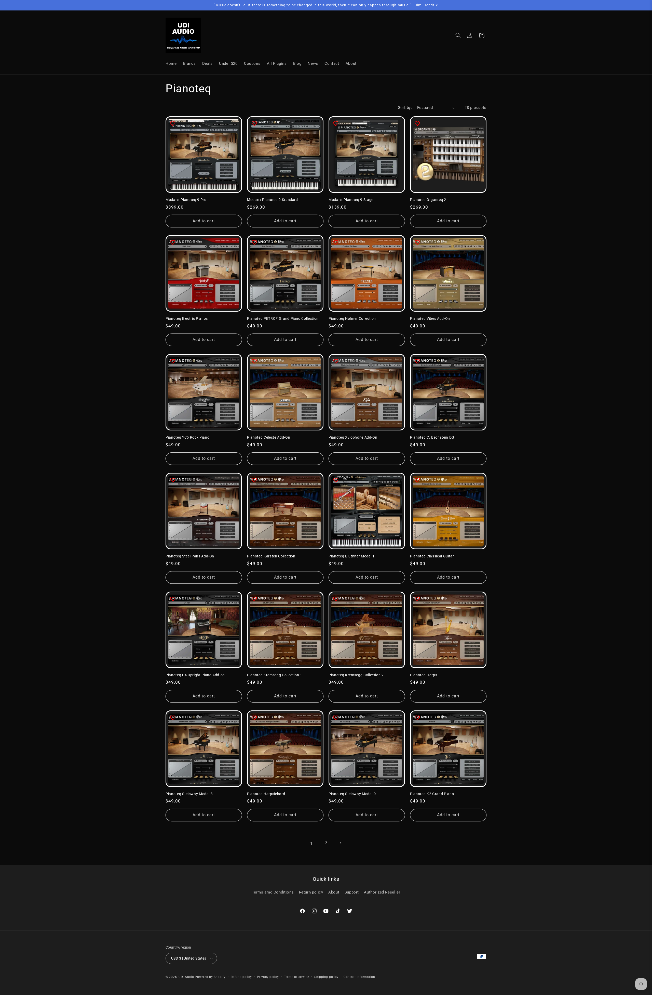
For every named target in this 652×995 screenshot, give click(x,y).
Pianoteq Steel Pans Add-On (190, 556)
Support (352, 892)
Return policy (311, 892)
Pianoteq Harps (423, 675)
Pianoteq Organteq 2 (428, 200)
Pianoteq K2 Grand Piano (432, 794)
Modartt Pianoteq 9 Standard (272, 200)
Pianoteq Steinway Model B (189, 794)
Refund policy (241, 977)
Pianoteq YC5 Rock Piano (187, 437)
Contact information (359, 977)
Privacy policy (268, 977)
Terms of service (296, 977)
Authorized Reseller (382, 892)
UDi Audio (186, 977)
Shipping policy (326, 977)
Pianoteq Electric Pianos (187, 318)
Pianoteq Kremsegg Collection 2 (356, 675)
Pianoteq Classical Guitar (432, 556)
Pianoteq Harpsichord (266, 794)
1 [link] (311, 843)
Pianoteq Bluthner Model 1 (352, 556)
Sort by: (405, 107)
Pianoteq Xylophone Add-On (353, 437)
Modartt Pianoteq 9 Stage (351, 200)
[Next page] (340, 843)
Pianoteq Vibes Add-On (430, 318)
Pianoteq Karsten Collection (271, 556)
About (333, 892)
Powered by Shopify (210, 977)
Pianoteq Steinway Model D (352, 794)
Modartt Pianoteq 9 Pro (186, 200)
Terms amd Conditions (273, 892)
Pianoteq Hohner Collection (352, 318)
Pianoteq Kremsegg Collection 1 (274, 675)
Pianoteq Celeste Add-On (268, 437)
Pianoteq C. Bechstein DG (432, 437)
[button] (458, 35)
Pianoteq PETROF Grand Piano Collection (283, 318)
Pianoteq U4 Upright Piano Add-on (195, 675)
